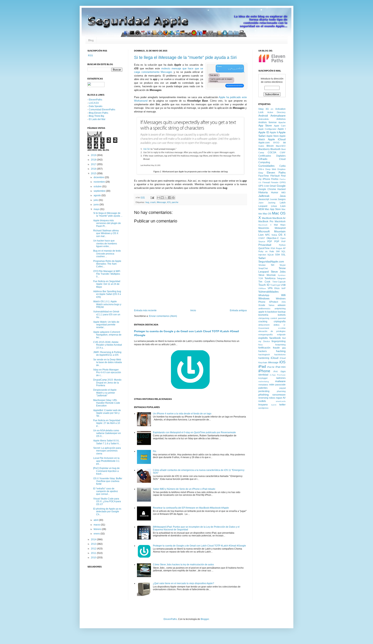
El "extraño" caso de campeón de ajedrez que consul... (105, 491)
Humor (274, 192)
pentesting (263, 391)
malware (280, 381)
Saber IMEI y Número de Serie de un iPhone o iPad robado (184, 489)
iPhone (264, 371)
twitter (282, 404)
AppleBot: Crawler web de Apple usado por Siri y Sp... (107, 413)
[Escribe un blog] (162, 198)
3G (267, 109)
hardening (263, 358)
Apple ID (263, 132)
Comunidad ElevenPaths (102, 109)
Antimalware (278, 115)
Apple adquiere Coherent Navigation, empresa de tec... (107, 335)
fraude (276, 347)
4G (272, 109)
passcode (280, 384)
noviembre (99, 181)
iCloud (274, 357)
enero (97, 533)
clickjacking (263, 318)
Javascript (263, 199)
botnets (282, 315)
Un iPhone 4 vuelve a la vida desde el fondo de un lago (182, 413)
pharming (281, 391)
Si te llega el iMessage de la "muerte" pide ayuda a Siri (185, 57)
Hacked (281, 189)
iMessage (161, 202)
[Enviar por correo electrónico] (158, 198)
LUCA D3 (94, 103)
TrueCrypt (275, 285)
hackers (262, 351)
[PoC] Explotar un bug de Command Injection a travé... (106, 471)
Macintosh (280, 221)
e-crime (282, 328)
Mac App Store (273, 209)
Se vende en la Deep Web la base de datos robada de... (107, 362)
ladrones (281, 378)
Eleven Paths (276, 172)
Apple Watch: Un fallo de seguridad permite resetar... (106, 325)
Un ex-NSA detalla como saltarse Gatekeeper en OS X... (107, 433)
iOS (169, 202)
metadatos (263, 384)
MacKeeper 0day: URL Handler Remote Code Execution (106, 403)
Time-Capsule (279, 282)
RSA (273, 248)
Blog (91, 40)
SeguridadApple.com (271, 261)
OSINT (261, 238)
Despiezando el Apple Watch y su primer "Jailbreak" (105, 393)
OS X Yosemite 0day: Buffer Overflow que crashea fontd (107, 481)
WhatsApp (263, 295)
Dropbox (281, 169)
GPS (260, 186)
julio (96, 200)
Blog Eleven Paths (98, 113)
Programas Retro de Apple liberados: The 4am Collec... (107, 264)
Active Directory (276, 112)
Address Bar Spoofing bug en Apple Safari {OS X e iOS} (107, 294)
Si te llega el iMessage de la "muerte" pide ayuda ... (107, 214)
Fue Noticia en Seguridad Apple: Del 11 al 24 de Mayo (106, 284)
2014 (94, 539)
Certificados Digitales (272, 155)
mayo (97, 209)
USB (283, 285)
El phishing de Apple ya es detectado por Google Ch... (107, 511)
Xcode (261, 305)
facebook (275, 337)
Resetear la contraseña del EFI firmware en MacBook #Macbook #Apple (191, 507)
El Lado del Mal (97, 119)
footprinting (280, 344)
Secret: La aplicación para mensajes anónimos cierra (107, 451)
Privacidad (264, 244)
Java (283, 195)
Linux (274, 206)
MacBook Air (279, 218)
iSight (283, 371)
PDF (269, 241)
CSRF (283, 152)
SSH (277, 254)
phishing (263, 394)
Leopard (262, 206)
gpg (284, 348)
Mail (276, 225)
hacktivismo (280, 354)
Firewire (274, 182)
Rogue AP (281, 248)
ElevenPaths (95, 99)
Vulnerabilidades (268, 291)
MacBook (267, 218)
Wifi (283, 295)
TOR (260, 278)
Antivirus (281, 119)
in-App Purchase (278, 375)
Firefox (274, 179)
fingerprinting (279, 341)
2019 (94, 155)
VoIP (283, 288)
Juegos (282, 199)
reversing (263, 398)
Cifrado (262, 158)
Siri (272, 265)
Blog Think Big (96, 116)
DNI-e (261, 169)
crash (153, 202)
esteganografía (265, 334)
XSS (283, 302)
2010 (94, 557)
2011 (94, 553)
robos (272, 398)
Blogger (205, 619)
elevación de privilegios (272, 331)
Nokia (274, 235)
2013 (94, 544)
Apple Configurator (267, 129)
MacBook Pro (265, 221)
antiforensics (264, 308)
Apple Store (272, 136)
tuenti (273, 405)
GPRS (283, 182)
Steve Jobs (278, 271)
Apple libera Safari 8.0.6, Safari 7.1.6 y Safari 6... (106, 442)
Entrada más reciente (145, 310)
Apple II (274, 132)
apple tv (262, 311)
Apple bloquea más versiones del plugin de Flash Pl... (107, 223)
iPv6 (276, 371)
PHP (283, 241)
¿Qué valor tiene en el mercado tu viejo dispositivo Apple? (183, 583)
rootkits (262, 401)
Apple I (282, 129)
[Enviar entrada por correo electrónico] (152, 197)
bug (147, 202)
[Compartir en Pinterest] (173, 198)
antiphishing (280, 308)
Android (263, 115)
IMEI (283, 192)
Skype (283, 265)
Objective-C (273, 238)
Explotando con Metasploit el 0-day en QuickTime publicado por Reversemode (194, 432)
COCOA (272, 152)
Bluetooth (275, 149)
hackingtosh (264, 354)
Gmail (273, 186)
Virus (277, 288)
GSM (266, 186)
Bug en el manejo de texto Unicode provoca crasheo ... (107, 253)
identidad (263, 374)
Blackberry (264, 149)
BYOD (276, 142)
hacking (281, 351)
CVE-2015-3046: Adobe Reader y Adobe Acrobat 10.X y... (107, 345)
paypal (282, 388)
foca (260, 344)
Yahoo (271, 305)
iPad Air (271, 367)
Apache (282, 122)
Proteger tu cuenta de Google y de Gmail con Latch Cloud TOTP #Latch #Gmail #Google (199, 545)
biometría (263, 315)
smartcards (281, 401)
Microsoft (264, 231)
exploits (263, 337)
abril (96, 520)
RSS (90, 55)
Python (282, 245)
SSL (283, 254)
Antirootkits (263, 119)
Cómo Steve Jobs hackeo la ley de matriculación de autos (183, 564)
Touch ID (263, 284)
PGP (276, 241)
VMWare (262, 288)
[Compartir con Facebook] (170, 198)
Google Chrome (267, 189)
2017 (94, 164)
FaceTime (263, 175)
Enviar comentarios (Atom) (163, 316)
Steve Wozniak (267, 275)
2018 (94, 159)
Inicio (193, 310)
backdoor (272, 311)
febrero (98, 529)
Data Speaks (95, 106)
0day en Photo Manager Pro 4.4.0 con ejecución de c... (107, 372)
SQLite (270, 255)
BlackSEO (281, 146)
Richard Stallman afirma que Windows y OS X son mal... (106, 233)
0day (261, 109)
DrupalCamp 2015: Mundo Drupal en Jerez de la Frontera (107, 382)
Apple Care (280, 126)
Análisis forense (267, 122)
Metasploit (280, 228)
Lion (283, 205)
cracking (262, 321)
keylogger (263, 378)
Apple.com (264, 142)
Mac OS (267, 213)
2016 (94, 168)
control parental (278, 318)
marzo (97, 524)
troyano (263, 404)
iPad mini (280, 367)
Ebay (260, 173)
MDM (261, 209)
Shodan (262, 265)
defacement (263, 325)
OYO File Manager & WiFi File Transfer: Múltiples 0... (106, 274)
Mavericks (263, 228)
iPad (262, 366)
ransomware (279, 394)
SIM (278, 251)
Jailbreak (263, 195)
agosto (97, 195)
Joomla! (273, 199)
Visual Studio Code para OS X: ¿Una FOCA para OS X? (107, 501)
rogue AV (281, 398)
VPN (270, 288)
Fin (154, 451)
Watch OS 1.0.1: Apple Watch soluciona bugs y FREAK (107, 304)
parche (175, 202)
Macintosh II (264, 225)
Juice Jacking (266, 202)
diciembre (99, 177)
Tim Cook (264, 281)
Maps (283, 225)
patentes (263, 388)
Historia (263, 192)
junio (96, 204)
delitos (277, 325)
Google (281, 185)
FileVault (275, 175)
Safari (262, 258)
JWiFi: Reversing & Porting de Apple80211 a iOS (107, 353)
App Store (265, 125)
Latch (283, 202)
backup (282, 311)
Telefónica (270, 278)
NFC (267, 235)
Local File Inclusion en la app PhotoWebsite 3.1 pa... (106, 461)
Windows (263, 298)
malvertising (263, 381)
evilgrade (281, 334)
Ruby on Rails (266, 251)
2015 (94, 173)
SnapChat (263, 268)
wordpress (263, 408)
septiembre (100, 191)
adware (282, 305)
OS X (282, 234)
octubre (98, 186)
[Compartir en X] (166, 198)
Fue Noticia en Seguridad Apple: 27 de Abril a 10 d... (106, 423)
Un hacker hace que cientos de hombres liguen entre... (105, 243)
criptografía (280, 321)
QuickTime (264, 248)
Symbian (282, 275)
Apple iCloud (277, 139)
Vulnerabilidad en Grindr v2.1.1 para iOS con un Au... (106, 314)
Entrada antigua (238, 310)
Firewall (266, 182)
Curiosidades (266, 165)
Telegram (281, 278)
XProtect (273, 302)
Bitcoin (270, 146)
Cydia (282, 166)
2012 (94, 548)
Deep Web (270, 169)
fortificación (264, 347)
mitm (271, 384)
